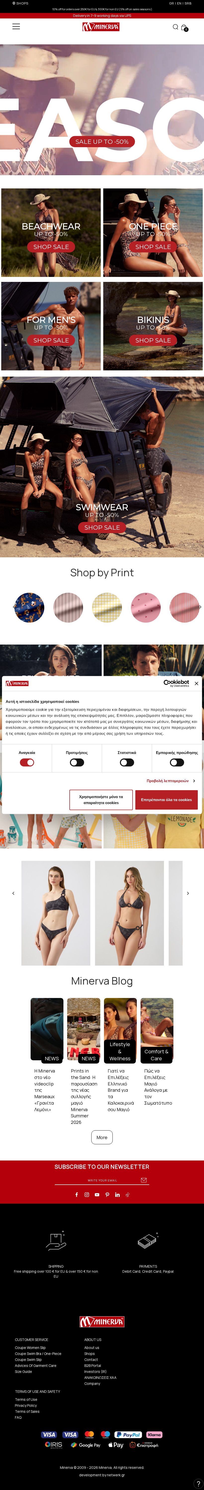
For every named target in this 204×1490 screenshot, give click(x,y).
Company (92, 1383)
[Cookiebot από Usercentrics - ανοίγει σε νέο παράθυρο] (167, 683)
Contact (91, 1359)
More (102, 1137)
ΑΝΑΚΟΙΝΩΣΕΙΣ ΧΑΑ (100, 1377)
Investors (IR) (95, 1371)
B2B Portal (92, 1365)
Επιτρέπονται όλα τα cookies (166, 800)
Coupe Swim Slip (28, 1359)
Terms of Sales (27, 1411)
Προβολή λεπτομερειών (168, 781)
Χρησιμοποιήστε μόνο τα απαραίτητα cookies (101, 800)
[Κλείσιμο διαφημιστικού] (196, 683)
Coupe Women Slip (30, 1347)
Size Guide (23, 1371)
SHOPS (22, 3)
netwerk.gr (116, 1475)
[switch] (77, 762)
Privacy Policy (26, 1405)
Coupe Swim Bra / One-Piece (38, 1353)
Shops (89, 1353)
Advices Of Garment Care (35, 1365)
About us (91, 1347)
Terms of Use (26, 1399)
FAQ (18, 1417)
